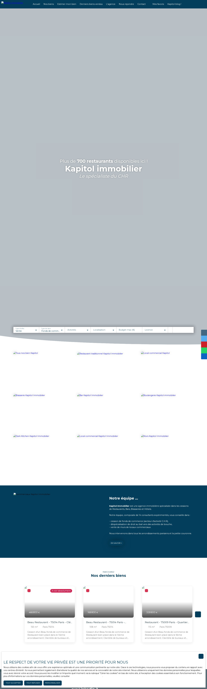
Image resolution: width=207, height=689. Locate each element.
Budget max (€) (127, 330)
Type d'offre (19, 329)
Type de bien (46, 329)
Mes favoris (158, 4)
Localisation (99, 330)
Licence (149, 330)
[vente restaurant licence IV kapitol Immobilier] (102, 371)
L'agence (110, 4)
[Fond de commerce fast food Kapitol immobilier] (167, 371)
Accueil (36, 4)
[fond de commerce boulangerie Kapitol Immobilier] (167, 413)
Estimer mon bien (66, 4)
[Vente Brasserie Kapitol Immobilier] (39, 413)
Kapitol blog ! (174, 4)
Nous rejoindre (126, 4)
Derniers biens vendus (91, 4)
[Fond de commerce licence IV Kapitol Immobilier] (103, 413)
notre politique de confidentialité (86, 676)
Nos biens (49, 4)
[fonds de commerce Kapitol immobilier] (39, 371)
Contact (141, 4)
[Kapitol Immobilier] (15, 4)
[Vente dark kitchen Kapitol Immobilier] (39, 453)
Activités (71, 330)
